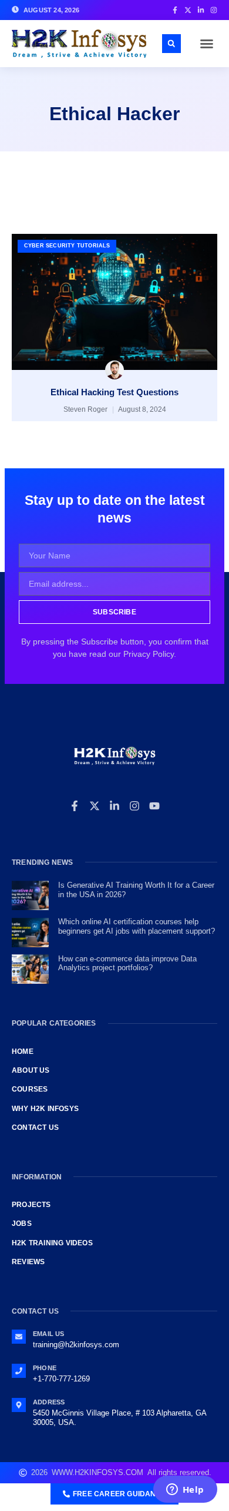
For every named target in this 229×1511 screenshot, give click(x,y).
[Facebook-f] (74, 806)
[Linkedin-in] (114, 806)
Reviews (28, 1262)
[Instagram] (134, 806)
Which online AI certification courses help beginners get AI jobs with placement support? (136, 926)
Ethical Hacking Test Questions (114, 392)
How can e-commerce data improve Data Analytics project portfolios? (127, 963)
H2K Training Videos (52, 1243)
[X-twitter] (94, 806)
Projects (31, 1205)
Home (22, 1051)
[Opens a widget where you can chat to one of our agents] (185, 1490)
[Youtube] (154, 806)
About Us (31, 1070)
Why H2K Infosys (45, 1109)
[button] (206, 43)
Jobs (22, 1223)
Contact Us (35, 1127)
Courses (30, 1089)
